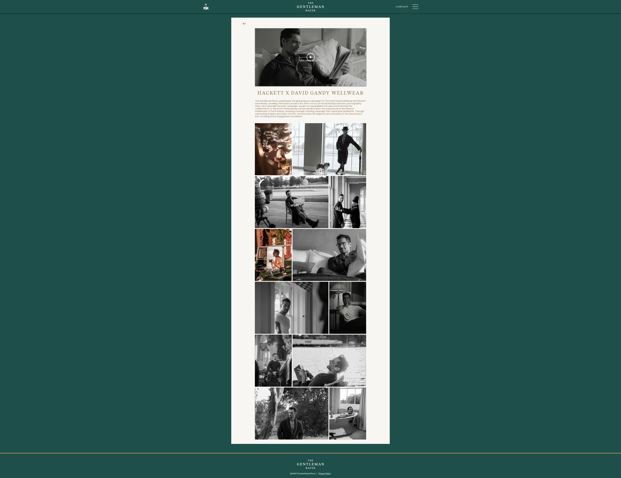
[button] (415, 6)
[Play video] (311, 57)
